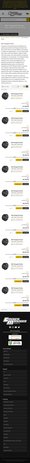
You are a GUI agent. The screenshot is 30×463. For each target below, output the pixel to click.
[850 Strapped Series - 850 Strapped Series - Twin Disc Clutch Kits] (5, 96)
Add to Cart (19, 111)
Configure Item (18, 184)
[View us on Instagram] (13, 327)
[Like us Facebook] (10, 327)
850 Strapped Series (17, 94)
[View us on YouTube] (16, 327)
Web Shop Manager (20, 460)
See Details (25, 111)
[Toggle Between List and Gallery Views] (25, 86)
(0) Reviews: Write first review (16, 97)
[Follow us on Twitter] (19, 327)
